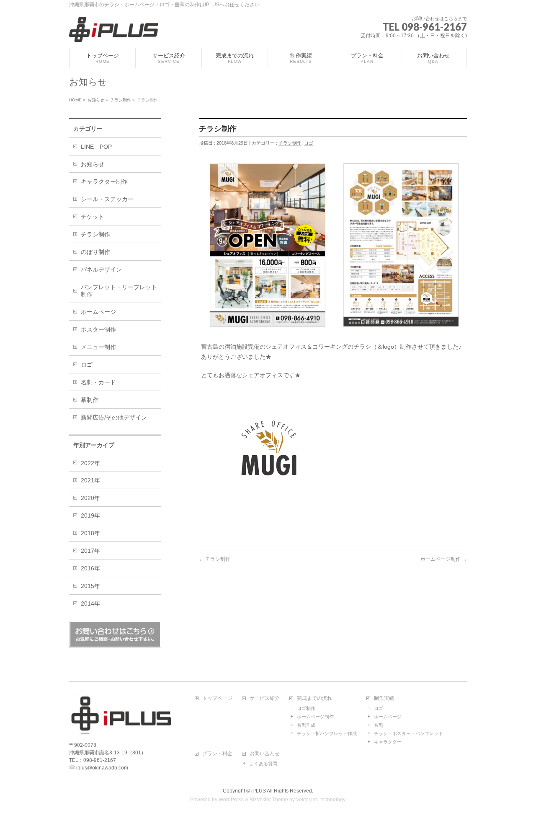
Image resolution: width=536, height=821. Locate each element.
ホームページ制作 (443, 559)
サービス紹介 (265, 698)
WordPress (231, 800)
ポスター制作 (98, 329)
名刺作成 (306, 725)
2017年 (90, 550)
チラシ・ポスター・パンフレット (408, 733)
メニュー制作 (98, 347)
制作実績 (384, 698)
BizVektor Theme (269, 800)
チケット (92, 216)
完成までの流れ (314, 698)
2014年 (90, 603)
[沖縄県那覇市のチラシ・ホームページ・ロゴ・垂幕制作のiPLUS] (113, 32)
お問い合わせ (265, 753)
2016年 (90, 568)
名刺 (378, 725)
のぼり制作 (95, 252)
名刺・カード (98, 382)
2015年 (90, 586)
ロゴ (308, 142)
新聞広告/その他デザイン (114, 417)
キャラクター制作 (104, 181)
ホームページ (98, 311)
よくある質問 (263, 763)
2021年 (90, 480)
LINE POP (96, 146)
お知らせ (92, 164)
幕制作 (89, 399)
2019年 (90, 515)
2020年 (90, 498)
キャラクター (388, 741)
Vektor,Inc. (307, 800)
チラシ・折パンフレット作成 (327, 733)
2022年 (90, 463)
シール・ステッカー (107, 199)
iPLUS (258, 791)
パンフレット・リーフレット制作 (119, 291)
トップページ (217, 698)
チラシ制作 (290, 142)
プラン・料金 (217, 753)
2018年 (90, 533)
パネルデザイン (101, 269)
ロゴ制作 (306, 708)
